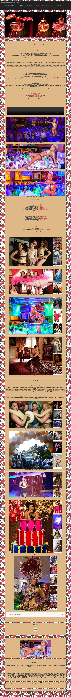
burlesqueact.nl (41, 51)
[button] (14, 614)
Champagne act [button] (59, 5)
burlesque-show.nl (44, 209)
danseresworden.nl (43, 222)
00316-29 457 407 (33, 232)
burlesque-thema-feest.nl (40, 217)
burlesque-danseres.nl (47, 204)
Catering (37, 5)
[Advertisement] (35, 694)
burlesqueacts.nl (40, 206)
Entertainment (29, 5)
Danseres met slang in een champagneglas (10, 2)
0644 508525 (37, 95)
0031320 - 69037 (24, 232)
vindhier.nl (35, 627)
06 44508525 (37, 100)
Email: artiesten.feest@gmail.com (8, 5)
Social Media (35, 624)
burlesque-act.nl (44, 202)
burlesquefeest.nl (40, 211)
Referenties (50, 5)
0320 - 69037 (32, 229)
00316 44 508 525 (41, 232)
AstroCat (35, 689)
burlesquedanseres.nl (40, 214)
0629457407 (32, 100)
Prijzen (43, 5)
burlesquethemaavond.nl (42, 215)
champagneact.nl (39, 201)
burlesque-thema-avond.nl (43, 212)
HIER (37, 684)
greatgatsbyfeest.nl (44, 218)
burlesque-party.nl (39, 205)
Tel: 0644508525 (21, 5)
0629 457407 (31, 95)
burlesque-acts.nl (43, 219)
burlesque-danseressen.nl (41, 208)
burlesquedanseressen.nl (39, 210)
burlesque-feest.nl (41, 207)
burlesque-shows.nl (42, 216)
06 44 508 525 (47, 229)
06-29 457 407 (40, 229)
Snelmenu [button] (4, 8)
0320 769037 (36, 94)
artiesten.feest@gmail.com (37, 96)
